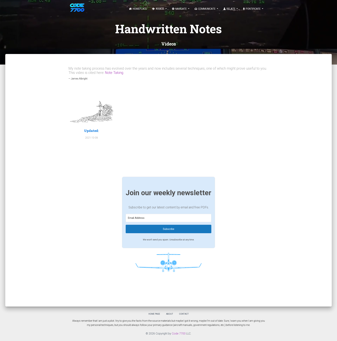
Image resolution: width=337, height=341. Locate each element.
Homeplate (139, 8)
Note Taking (114, 73)
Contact (184, 314)
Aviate (160, 8)
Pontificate (253, 8)
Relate (231, 8)
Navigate (181, 8)
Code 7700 (179, 333)
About (169, 314)
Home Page (154, 314)
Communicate (207, 8)
